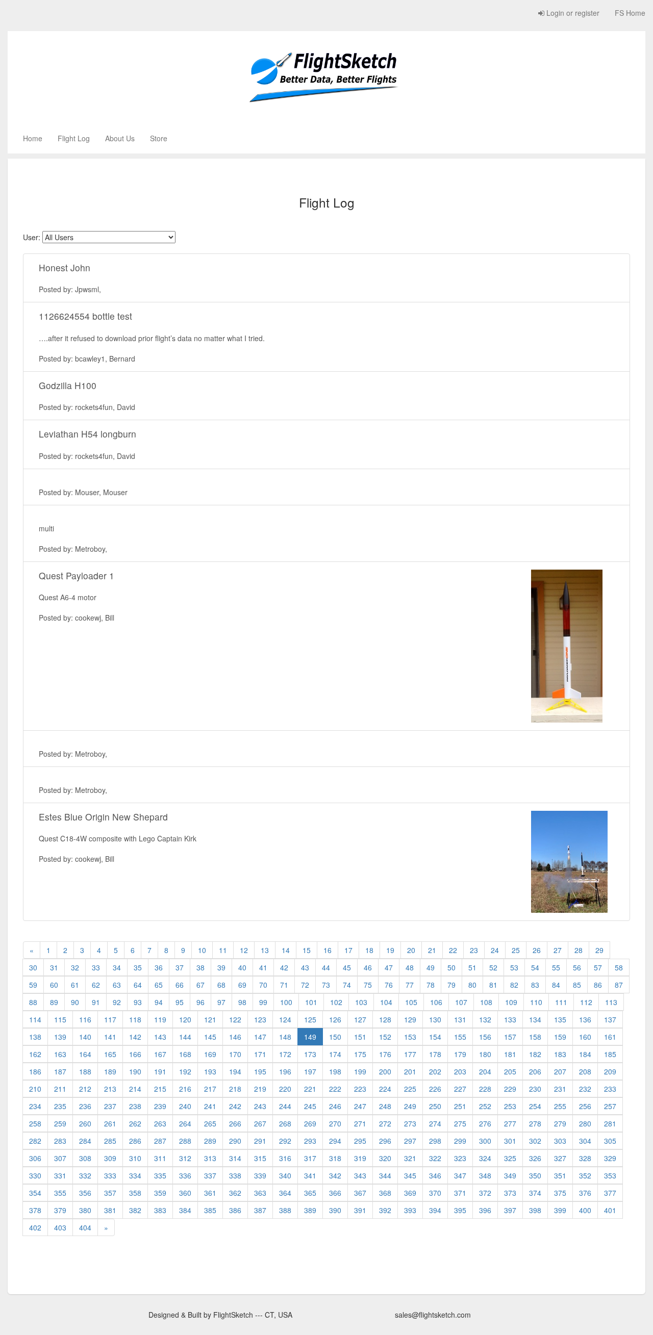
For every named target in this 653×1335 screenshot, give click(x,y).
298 (435, 1141)
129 (410, 1019)
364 (285, 1193)
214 (135, 1089)
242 (235, 1106)
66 (179, 985)
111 (561, 1002)
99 (263, 1002)
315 (260, 1158)
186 (35, 1071)
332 (85, 1175)
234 (35, 1106)
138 (35, 1037)
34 (117, 967)
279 (560, 1123)
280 (585, 1123)
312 (185, 1158)
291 (260, 1141)
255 (560, 1106)
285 (110, 1141)
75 (368, 985)
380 (85, 1210)
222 (335, 1089)
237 (110, 1106)
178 (435, 1054)
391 (360, 1210)
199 (360, 1071)
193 (210, 1071)
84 (556, 985)
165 (110, 1054)
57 (598, 967)
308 (85, 1158)
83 (535, 985)
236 (85, 1106)
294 (335, 1141)
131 (460, 1019)
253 (510, 1106)
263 (160, 1123)
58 (619, 967)
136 (585, 1019)
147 (260, 1037)
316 (285, 1158)
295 (360, 1141)
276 (485, 1123)
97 (221, 1002)
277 (510, 1123)
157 (510, 1037)
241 (210, 1106)
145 (210, 1037)
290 (235, 1141)
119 (160, 1019)
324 (485, 1158)
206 (535, 1071)
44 (326, 967)
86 (598, 985)
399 (560, 1210)
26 (537, 950)
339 (260, 1175)
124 (285, 1019)
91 (96, 1002)
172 (285, 1054)
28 (578, 950)
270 (335, 1123)
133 (510, 1019)
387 (260, 1210)
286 (135, 1141)
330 (35, 1175)
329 (610, 1158)
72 (305, 985)
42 (284, 967)
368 (385, 1193)
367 (360, 1193)
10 (202, 950)
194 (235, 1071)
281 (610, 1123)
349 (510, 1175)
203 (460, 1071)
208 (585, 1071)
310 (135, 1158)
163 (60, 1054)
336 (185, 1175)
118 (135, 1019)
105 (411, 1002)
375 (560, 1193)
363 (260, 1193)
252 (485, 1106)
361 (210, 1193)
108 (486, 1002)
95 (179, 1002)
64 (138, 985)
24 (495, 950)
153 (410, 1037)
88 (33, 1002)
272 (385, 1123)
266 (235, 1123)
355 (60, 1193)
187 (60, 1071)
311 (160, 1158)
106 (436, 1002)
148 (285, 1037)
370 (435, 1193)
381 (110, 1210)
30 (33, 967)
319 (360, 1158)
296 (385, 1141)
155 (460, 1037)
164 (85, 1054)
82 (514, 985)
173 (310, 1054)
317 (310, 1158)
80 (472, 985)
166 (135, 1054)
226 (435, 1089)
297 (410, 1141)
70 (263, 985)
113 (611, 1002)
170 (235, 1054)
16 (327, 950)
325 (510, 1158)
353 (610, 1175)
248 (385, 1106)
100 (286, 1002)
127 (360, 1019)
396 (485, 1210)
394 (435, 1210)
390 (335, 1210)
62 (96, 985)
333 (110, 1175)
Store (158, 138)
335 (160, 1175)
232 (585, 1089)
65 (159, 985)
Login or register (571, 13)
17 (348, 950)
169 (210, 1054)
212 (85, 1089)
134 (535, 1019)
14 (286, 950)
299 (460, 1141)
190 (135, 1071)
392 (385, 1210)
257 (610, 1106)
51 (472, 967)
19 (390, 950)
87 (619, 985)
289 (210, 1141)
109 (511, 1002)
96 (200, 1002)
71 (284, 985)
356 (85, 1193)
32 (75, 967)
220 (285, 1089)
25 (516, 950)
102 (336, 1002)
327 (560, 1158)
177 (410, 1054)
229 (510, 1089)
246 (335, 1106)
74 (347, 985)
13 (265, 950)
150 (335, 1037)
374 (535, 1193)
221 (310, 1089)
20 (411, 950)
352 (585, 1175)
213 (110, 1089)
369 (410, 1193)
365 (310, 1193)
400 (585, 1210)
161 (610, 1037)
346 (435, 1175)
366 (335, 1193)
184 (585, 1054)
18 (369, 950)
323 (460, 1158)
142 (135, 1037)
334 (135, 1175)
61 (75, 985)
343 (360, 1175)
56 (577, 967)
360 (185, 1193)
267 (260, 1123)
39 (221, 967)
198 (335, 1071)
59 (33, 985)
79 (451, 985)
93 (138, 1002)
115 (60, 1019)
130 (435, 1019)
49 (430, 967)
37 (179, 967)
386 (235, 1210)
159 (560, 1037)
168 (185, 1054)
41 (263, 967)
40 (242, 967)
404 (85, 1227)
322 (435, 1158)
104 (386, 1002)
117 (110, 1019)
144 (185, 1037)
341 (310, 1175)
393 (410, 1210)
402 (35, 1227)
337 (210, 1175)
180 (485, 1054)
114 (35, 1019)
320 (385, 1158)
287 (160, 1141)
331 (60, 1175)
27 (558, 950)
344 (385, 1175)
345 (410, 1175)
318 (335, 1158)
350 (535, 1175)
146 (235, 1037)
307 (60, 1158)
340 (285, 1175)
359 (160, 1193)
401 (610, 1210)
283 (60, 1141)
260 (85, 1123)
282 (35, 1141)
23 (474, 950)
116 (85, 1019)
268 (285, 1123)
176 (385, 1054)
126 (335, 1019)
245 (310, 1106)
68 (221, 985)
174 (335, 1054)
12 (244, 950)
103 (361, 1002)
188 (85, 1071)
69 (242, 985)
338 (235, 1175)
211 (60, 1089)
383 (160, 1210)
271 (360, 1123)
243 (260, 1106)
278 (535, 1123)
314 (235, 1158)
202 (435, 1071)
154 (435, 1037)
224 (385, 1089)
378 (35, 1210)
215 (160, 1089)
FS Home (630, 13)
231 (560, 1089)
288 (185, 1141)
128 (385, 1019)
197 (310, 1071)
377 (610, 1193)
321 (410, 1158)
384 (185, 1210)
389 (310, 1210)
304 (585, 1141)
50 (451, 967)
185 (610, 1054)
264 (185, 1123)
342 (335, 1175)
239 (160, 1106)
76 (389, 985)
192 (185, 1071)
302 (535, 1141)
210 (35, 1089)
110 (536, 1002)
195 (260, 1071)
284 (85, 1141)
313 (210, 1158)
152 (385, 1037)
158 (535, 1037)
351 (560, 1175)
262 (135, 1123)
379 (60, 1210)
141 (110, 1037)
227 (460, 1089)
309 (110, 1158)
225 (410, 1089)
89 (54, 1002)
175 (360, 1054)
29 (599, 950)
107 (461, 1002)
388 (285, 1210)
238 (135, 1106)
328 (585, 1158)
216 (185, 1089)
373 (510, 1193)
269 (310, 1123)
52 (493, 967)
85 (577, 985)
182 (535, 1054)
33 (96, 967)
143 (160, 1037)
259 (60, 1123)
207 (560, 1071)
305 (610, 1141)
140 (85, 1037)
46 (368, 967)
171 (260, 1054)
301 (510, 1141)
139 (60, 1037)
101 (311, 1002)
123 (260, 1019)
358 (135, 1193)
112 (586, 1002)
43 (305, 967)
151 (360, 1037)
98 (242, 1002)
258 (35, 1123)
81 (493, 985)
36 (159, 967)
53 (514, 967)
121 (210, 1019)
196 (285, 1071)
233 (610, 1089)
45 (347, 967)
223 (360, 1089)
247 (360, 1106)
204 (485, 1071)
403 (60, 1227)
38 (200, 967)
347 (460, 1175)
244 (285, 1106)
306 (35, 1158)
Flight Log (74, 138)
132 (485, 1019)
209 (610, 1071)
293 (310, 1141)
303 (560, 1141)
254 (535, 1106)
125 (310, 1019)
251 (460, 1106)
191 (160, 1071)
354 (35, 1193)
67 (200, 985)
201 (410, 1071)
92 (117, 1002)
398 (535, 1210)
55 (556, 967)
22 (453, 950)
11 (223, 950)
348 (485, 1175)
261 (110, 1123)
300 (485, 1141)
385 (210, 1210)
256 (585, 1106)
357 (110, 1193)
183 (560, 1054)
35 (138, 967)
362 (235, 1193)
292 (285, 1141)
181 (510, 1054)
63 (117, 985)
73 (326, 985)
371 (460, 1193)
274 (435, 1123)
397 (510, 1210)
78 (430, 985)
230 (535, 1089)
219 (260, 1089)
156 (485, 1037)
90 (75, 1002)
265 (210, 1123)
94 (159, 1002)
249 (410, 1106)
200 (385, 1071)
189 (110, 1071)
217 (210, 1089)
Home (32, 138)
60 (54, 985)
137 (610, 1019)
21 (432, 950)
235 (60, 1106)
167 (160, 1054)
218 (235, 1089)
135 (560, 1019)
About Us (120, 138)
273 (410, 1123)
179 (460, 1054)
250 (435, 1106)
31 (54, 967)
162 (35, 1054)
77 (410, 985)
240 (185, 1106)
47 (389, 967)
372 (485, 1193)
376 (585, 1193)
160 (585, 1037)
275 (460, 1123)
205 (510, 1071)
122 (235, 1019)
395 (460, 1210)
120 (185, 1019)
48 (410, 967)
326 (535, 1158)
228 (485, 1089)
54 (535, 967)
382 (135, 1210)
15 (307, 950)
